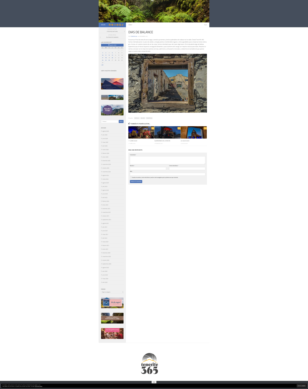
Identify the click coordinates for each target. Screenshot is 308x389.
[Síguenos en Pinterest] (117, 25)
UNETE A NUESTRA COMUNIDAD (108, 70)
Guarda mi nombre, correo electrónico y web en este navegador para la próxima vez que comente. (155, 177)
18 (106, 57)
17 (102, 57)
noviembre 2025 (107, 164)
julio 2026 (105, 135)
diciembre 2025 (106, 160)
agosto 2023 (106, 183)
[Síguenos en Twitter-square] (120, 25)
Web (131, 171)
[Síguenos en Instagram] (115, 25)
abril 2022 (105, 197)
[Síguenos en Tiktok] (123, 25)
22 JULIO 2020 (185, 141)
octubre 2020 (106, 260)
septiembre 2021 (107, 219)
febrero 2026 (106, 153)
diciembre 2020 (106, 253)
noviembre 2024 (107, 171)
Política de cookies (38, 386)
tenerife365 (134, 36)
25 (106, 60)
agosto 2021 (106, 223)
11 (106, 55)
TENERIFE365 (149, 118)
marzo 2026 (106, 149)
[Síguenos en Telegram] (112, 25)
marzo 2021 (106, 242)
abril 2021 (105, 238)
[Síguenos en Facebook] (110, 25)
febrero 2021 (106, 245)
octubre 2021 (106, 216)
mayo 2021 (105, 234)
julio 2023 (105, 186)
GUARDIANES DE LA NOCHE (162, 141)
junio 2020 (105, 275)
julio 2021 (105, 227)
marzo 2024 (106, 179)
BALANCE (143, 118)
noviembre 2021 (107, 212)
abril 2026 (105, 146)
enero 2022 (105, 205)
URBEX (130, 25)
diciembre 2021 (106, 208)
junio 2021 (105, 230)
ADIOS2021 (137, 118)
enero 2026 (105, 157)
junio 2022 (105, 194)
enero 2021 (105, 249)
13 (112, 55)
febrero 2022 (106, 201)
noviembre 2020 (107, 256)
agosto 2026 (106, 131)
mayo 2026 (105, 142)
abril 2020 (105, 282)
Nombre (132, 165)
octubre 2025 (106, 168)
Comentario (133, 154)
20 (112, 57)
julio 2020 (105, 271)
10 (102, 55)
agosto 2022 (106, 190)
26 (109, 60)
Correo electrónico (173, 165)
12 (109, 55)
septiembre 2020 (107, 264)
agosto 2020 (106, 267)
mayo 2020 (105, 278)
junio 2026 (105, 138)
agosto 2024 (106, 175)
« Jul (102, 65)
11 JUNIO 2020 (132, 141)
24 (102, 60)
